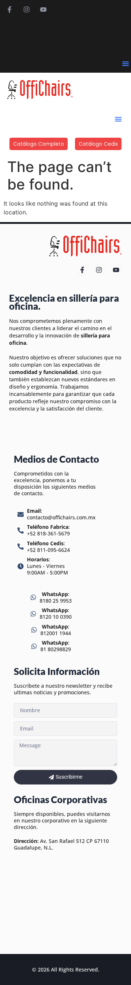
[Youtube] (43, 9)
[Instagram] (26, 9)
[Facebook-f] (9, 9)
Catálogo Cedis (98, 144)
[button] (125, 63)
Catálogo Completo (38, 144)
